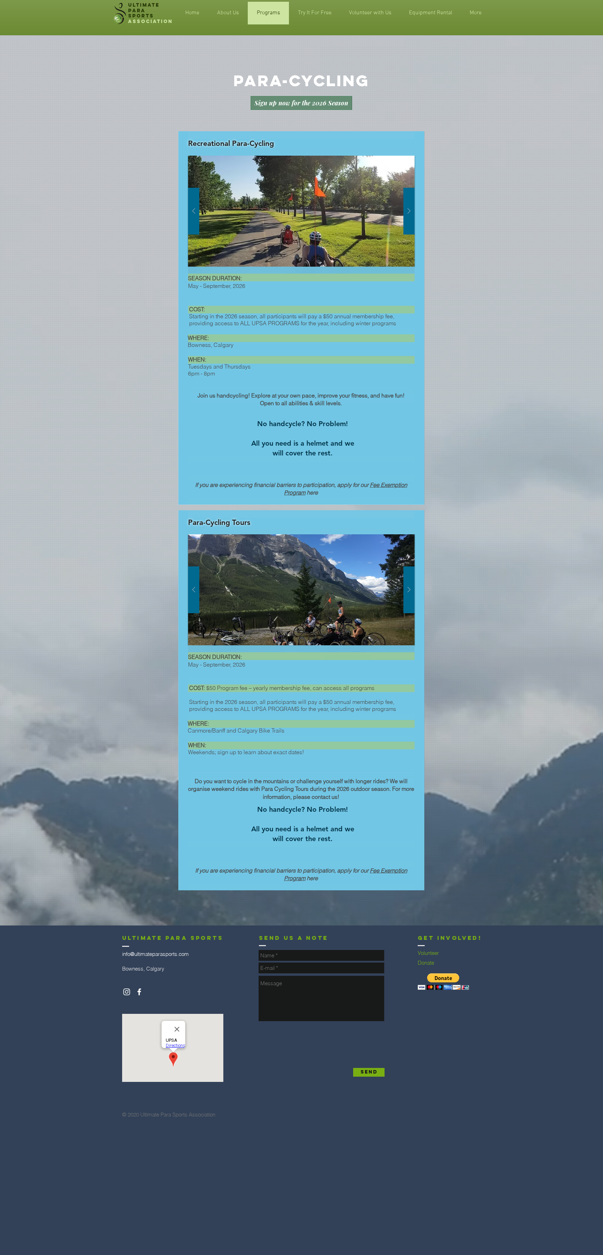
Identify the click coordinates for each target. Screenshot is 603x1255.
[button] (301, 211)
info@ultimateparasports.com (155, 954)
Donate (426, 962)
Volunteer (428, 953)
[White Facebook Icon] (139, 991)
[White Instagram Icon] (126, 991)
